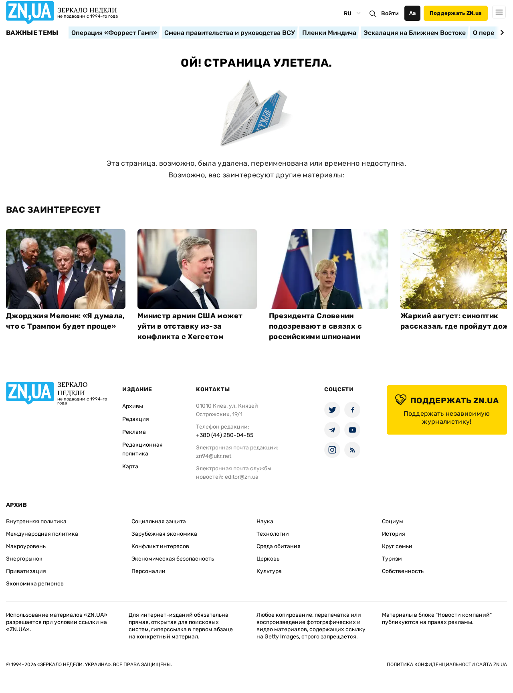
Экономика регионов (35, 583)
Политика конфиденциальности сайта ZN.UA (447, 664)
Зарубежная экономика (164, 533)
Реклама (134, 432)
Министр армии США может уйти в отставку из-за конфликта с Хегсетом (189, 326)
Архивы (132, 406)
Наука (264, 521)
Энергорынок (24, 558)
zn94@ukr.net (213, 456)
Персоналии (148, 571)
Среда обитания (278, 546)
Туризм (392, 558)
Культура (269, 571)
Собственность (403, 571)
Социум (392, 521)
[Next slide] (501, 32)
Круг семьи (397, 546)
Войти (390, 13)
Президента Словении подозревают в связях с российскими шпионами (315, 326)
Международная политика (42, 533)
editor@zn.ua (242, 477)
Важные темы (32, 33)
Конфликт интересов (160, 546)
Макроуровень (26, 546)
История (393, 533)
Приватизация (26, 571)
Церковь (267, 558)
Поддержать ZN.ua (456, 13)
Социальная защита (158, 521)
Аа (412, 13)
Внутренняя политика (36, 521)
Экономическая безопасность (172, 558)
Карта (130, 466)
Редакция (135, 419)
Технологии (272, 533)
